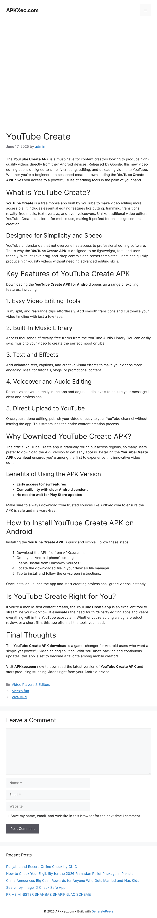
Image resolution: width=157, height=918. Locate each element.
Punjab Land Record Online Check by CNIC (41, 867)
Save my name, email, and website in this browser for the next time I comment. (76, 816)
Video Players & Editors (31, 685)
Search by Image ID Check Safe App (35, 887)
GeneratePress (102, 911)
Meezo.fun (20, 691)
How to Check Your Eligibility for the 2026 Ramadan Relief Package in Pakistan (71, 874)
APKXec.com (22, 10)
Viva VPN (19, 697)
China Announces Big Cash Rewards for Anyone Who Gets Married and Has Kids (72, 881)
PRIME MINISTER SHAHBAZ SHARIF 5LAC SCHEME (48, 894)
